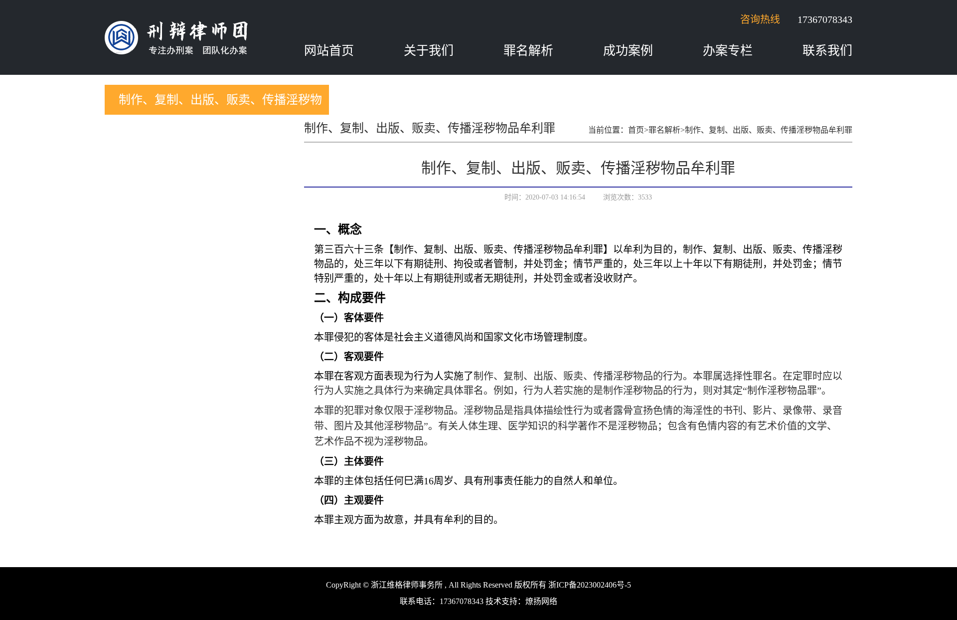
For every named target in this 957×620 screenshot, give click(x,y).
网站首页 (329, 50)
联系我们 (827, 50)
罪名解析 (528, 50)
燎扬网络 (541, 601)
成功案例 (628, 50)
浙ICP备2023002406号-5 (589, 585)
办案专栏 (728, 50)
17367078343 (825, 19)
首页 (636, 130)
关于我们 (429, 50)
